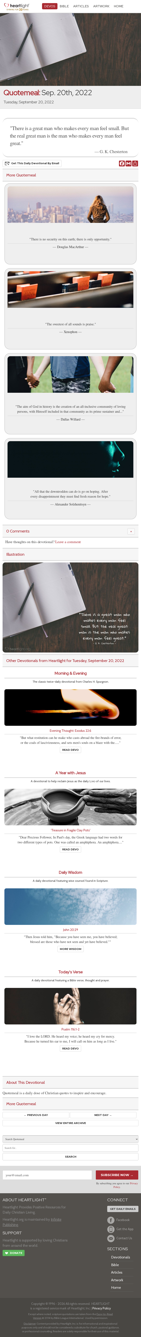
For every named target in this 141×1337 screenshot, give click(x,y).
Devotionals (120, 1257)
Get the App (124, 1229)
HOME (118, 6)
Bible (64, 6)
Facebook (123, 1220)
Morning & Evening (71, 673)
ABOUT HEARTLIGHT (24, 1200)
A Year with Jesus (70, 772)
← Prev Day (36, 1115)
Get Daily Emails (123, 1209)
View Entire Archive (70, 1123)
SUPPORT (12, 1233)
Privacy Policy (101, 1308)
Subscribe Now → (117, 1175)
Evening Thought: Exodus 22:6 (70, 731)
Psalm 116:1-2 (70, 1029)
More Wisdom (70, 949)
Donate (13, 1253)
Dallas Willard (70, 419)
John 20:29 (70, 930)
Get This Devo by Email (35, 163)
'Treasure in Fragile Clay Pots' (70, 830)
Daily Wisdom (70, 872)
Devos (49, 6)
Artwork (101, 6)
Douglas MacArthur (70, 246)
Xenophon (70, 331)
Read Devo (70, 750)
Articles (81, 6)
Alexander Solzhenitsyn (70, 504)
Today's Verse (70, 972)
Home (116, 1287)
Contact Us (124, 1238)
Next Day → (103, 1115)
